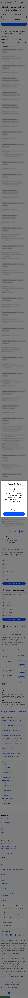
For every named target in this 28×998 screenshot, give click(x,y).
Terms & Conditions (10, 492)
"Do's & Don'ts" (11, 501)
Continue (14, 514)
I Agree (14, 510)
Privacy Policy (14, 490)
